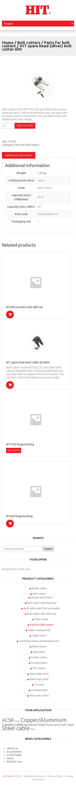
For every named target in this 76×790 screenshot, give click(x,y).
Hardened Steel (34, 724)
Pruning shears (39, 663)
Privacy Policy (55, 776)
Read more (13, 450)
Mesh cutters (39, 646)
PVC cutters (39, 668)
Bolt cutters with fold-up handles (42, 608)
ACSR (8, 720)
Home (7, 42)
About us (12, 748)
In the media (14, 755)
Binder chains (39, 588)
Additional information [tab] (18, 155)
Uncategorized (39, 690)
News (10, 758)
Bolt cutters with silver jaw (41, 613)
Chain (17, 721)
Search (48, 548)
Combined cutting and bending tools (39, 641)
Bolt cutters (28, 42)
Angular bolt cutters (42, 597)
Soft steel (66, 724)
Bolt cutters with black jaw (41, 603)
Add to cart (25, 125)
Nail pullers (39, 652)
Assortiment (14, 751)
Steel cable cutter (39, 673)
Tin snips (39, 684)
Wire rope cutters (39, 695)
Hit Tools (7, 776)
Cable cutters (39, 635)
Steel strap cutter (39, 679)
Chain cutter (41, 619)
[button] (10, 314)
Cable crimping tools (39, 630)
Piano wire (52, 724)
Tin (32, 729)
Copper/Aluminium (43, 720)
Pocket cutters (39, 657)
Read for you (14, 761)
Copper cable (12, 724)
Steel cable (16, 728)
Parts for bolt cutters (26, 144)
